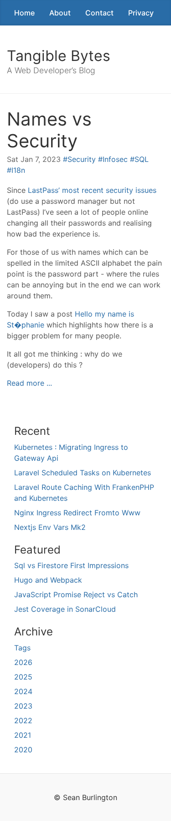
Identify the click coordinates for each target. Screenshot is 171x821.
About (60, 12)
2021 (22, 735)
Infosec (115, 159)
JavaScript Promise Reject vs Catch (76, 594)
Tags (22, 647)
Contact (99, 12)
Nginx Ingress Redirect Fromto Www (77, 512)
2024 (23, 691)
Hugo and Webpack (48, 579)
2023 (23, 705)
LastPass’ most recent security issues (92, 190)
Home (24, 12)
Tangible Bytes (58, 56)
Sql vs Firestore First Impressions (71, 565)
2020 (23, 749)
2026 (23, 662)
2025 (23, 676)
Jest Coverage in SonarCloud (65, 609)
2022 (23, 720)
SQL (142, 159)
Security (81, 159)
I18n (18, 170)
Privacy (141, 12)
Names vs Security (49, 130)
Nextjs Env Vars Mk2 (50, 527)
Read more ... (29, 383)
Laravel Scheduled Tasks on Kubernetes (82, 472)
